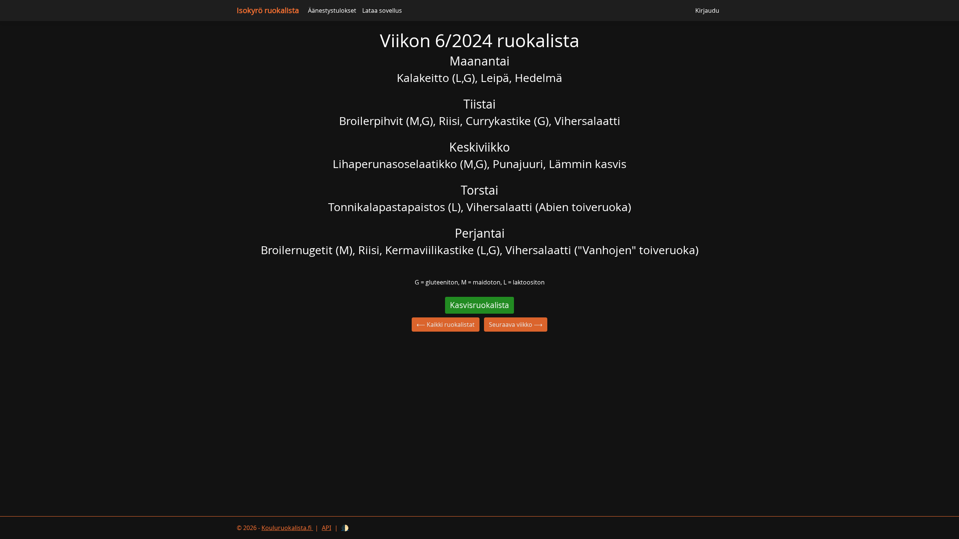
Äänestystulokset (332, 10)
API (326, 528)
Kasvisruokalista (479, 305)
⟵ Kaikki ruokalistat (446, 324)
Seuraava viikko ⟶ (515, 324)
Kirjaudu (707, 10)
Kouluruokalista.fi (287, 528)
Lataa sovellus (382, 10)
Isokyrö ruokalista (268, 10)
